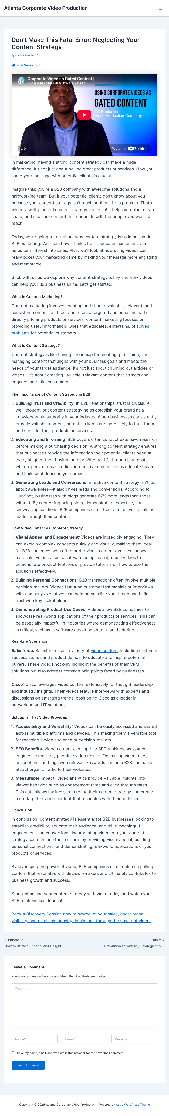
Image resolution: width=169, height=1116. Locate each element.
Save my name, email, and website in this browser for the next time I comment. (70, 1053)
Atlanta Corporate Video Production (46, 8)
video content (104, 650)
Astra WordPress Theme (133, 1104)
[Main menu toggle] (160, 8)
